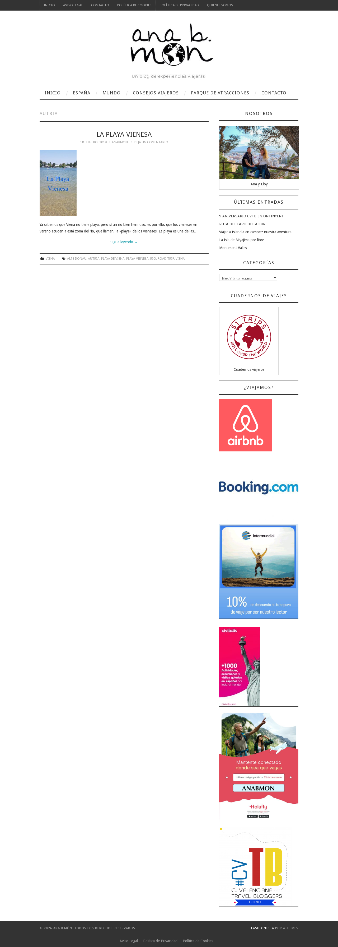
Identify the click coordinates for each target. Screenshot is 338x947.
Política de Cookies (134, 5)
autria (94, 258)
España (81, 92)
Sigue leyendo (124, 242)
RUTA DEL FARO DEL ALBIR (242, 224)
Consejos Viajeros (156, 92)
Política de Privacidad (160, 941)
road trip (166, 258)
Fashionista (262, 928)
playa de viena (113, 258)
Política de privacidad (179, 5)
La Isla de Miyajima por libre (241, 240)
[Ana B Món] (169, 51)
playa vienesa (137, 258)
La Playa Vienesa (124, 134)
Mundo (111, 92)
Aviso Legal (73, 5)
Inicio (49, 5)
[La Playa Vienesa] (124, 183)
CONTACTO (100, 5)
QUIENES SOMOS (220, 5)
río (153, 258)
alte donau (76, 258)
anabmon (120, 142)
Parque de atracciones (220, 92)
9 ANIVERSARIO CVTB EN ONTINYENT (251, 216)
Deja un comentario (151, 142)
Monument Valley (233, 248)
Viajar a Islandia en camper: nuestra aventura (255, 232)
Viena (50, 258)
